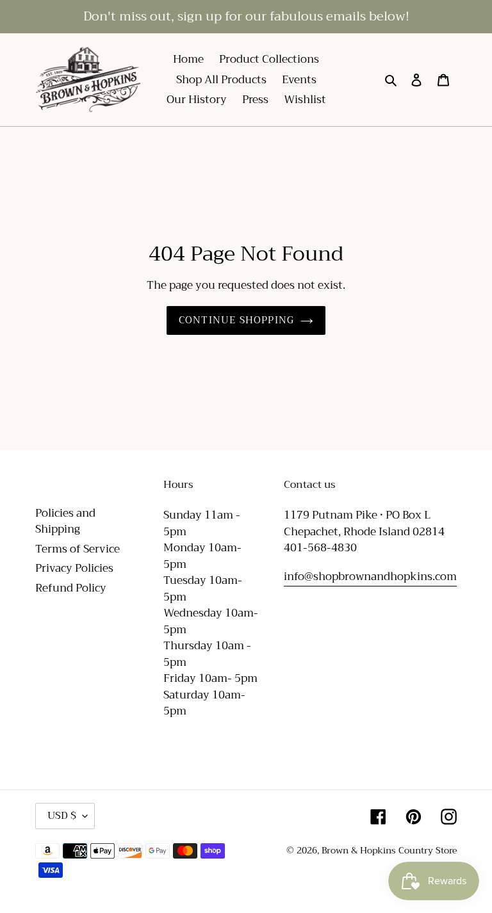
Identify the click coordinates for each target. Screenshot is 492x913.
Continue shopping (236, 320)
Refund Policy (70, 588)
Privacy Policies (74, 568)
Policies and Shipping (65, 521)
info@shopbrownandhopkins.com (370, 576)
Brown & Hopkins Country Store (389, 850)
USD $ (61, 816)
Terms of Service (77, 549)
